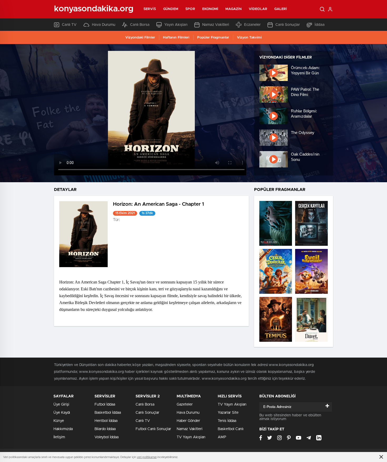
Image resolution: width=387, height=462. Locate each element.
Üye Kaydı (61, 413)
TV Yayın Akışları (191, 437)
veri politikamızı (147, 457)
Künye (58, 421)
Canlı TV (69, 25)
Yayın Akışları (175, 25)
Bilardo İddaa (105, 429)
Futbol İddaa (105, 404)
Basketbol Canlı (231, 429)
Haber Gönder (188, 421)
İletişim (59, 437)
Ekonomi (210, 9)
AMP (222, 437)
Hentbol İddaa (106, 421)
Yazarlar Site (228, 413)
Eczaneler (252, 25)
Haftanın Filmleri (176, 37)
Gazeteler (185, 404)
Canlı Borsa (140, 25)
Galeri (280, 9)
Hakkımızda (63, 429)
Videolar (258, 9)
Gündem (170, 9)
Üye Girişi (61, 404)
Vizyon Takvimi (249, 37)
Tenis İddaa (227, 421)
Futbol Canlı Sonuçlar (153, 429)
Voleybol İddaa (106, 437)
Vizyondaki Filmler (140, 37)
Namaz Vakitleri (215, 25)
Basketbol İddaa (108, 413)
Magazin (233, 9)
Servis (149, 9)
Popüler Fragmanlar (213, 37)
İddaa (320, 25)
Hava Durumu (103, 25)
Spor (190, 9)
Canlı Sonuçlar (287, 25)
